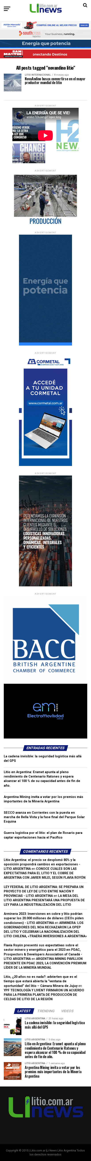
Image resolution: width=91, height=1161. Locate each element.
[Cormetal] (45, 465)
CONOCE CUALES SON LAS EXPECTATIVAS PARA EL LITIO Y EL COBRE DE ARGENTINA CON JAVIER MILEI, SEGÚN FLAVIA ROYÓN (44, 873)
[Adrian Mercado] (45, 25)
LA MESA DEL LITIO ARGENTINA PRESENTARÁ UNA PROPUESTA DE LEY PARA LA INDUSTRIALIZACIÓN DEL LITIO (44, 900)
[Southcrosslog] (45, 34)
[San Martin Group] (45, 53)
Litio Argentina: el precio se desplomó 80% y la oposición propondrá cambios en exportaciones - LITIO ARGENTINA (42, 864)
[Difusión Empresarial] (45, 224)
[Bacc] (45, 683)
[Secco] (45, 44)
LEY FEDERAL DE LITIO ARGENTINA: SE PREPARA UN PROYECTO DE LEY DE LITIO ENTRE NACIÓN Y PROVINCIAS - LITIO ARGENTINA (43, 891)
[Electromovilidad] (45, 737)
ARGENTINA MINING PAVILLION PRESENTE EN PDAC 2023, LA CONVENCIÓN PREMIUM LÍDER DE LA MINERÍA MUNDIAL (45, 963)
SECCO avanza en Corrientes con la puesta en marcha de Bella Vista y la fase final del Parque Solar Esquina (44, 817)
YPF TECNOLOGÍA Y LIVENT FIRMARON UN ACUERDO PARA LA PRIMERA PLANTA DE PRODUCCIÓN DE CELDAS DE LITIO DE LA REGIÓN (44, 994)
